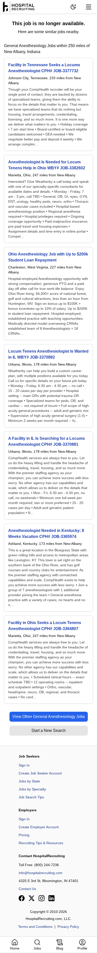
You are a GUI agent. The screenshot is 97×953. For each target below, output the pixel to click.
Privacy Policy (68, 927)
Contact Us (27, 889)
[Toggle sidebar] (88, 6)
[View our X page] (32, 898)
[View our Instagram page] (42, 898)
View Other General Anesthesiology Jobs (48, 716)
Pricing (24, 835)
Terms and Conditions (35, 927)
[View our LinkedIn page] (51, 898)
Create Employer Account (39, 827)
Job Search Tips (31, 797)
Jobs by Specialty (32, 789)
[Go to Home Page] (18, 6)
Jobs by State (29, 781)
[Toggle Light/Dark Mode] (73, 7)
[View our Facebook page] (22, 898)
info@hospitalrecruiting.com (40, 873)
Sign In (24, 765)
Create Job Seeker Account (40, 773)
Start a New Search (48, 730)
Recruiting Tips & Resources (41, 843)
